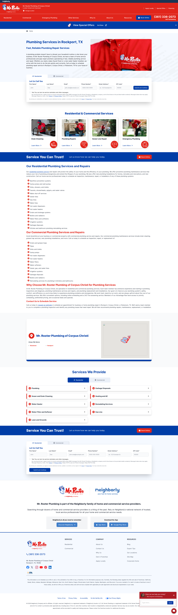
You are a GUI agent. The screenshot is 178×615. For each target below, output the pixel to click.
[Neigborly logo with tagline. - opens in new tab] (107, 491)
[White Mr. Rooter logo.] (11, 8)
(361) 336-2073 (37, 554)
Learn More (35, 145)
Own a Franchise (102, 557)
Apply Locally (101, 561)
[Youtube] (41, 567)
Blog (128, 544)
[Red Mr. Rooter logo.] (71, 491)
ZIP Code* (119, 84)
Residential (38, 76)
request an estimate (45, 305)
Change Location (29, 10)
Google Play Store (120, 525)
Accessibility (84, 598)
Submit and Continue (141, 88)
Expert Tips (131, 548)
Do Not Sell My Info (96, 598)
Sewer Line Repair (99, 139)
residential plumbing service (39, 172)
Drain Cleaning (37, 139)
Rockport (50, 345)
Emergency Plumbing (131, 139)
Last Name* (50, 84)
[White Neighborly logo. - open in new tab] (6, 1)
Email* (66, 84)
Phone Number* (86, 84)
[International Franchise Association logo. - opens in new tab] (29, 573)
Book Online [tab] (145, 18)
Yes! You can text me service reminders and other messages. (50, 92)
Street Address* (104, 84)
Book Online (145, 157)
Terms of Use (61, 598)
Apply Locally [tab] (149, 8)
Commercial (59, 76)
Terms (50, 96)
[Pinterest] (45, 567)
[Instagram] (36, 567)
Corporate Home (133, 561)
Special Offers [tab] (161, 8)
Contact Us (100, 548)
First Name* (33, 84)
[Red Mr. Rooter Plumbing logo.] (42, 544)
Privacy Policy (58, 96)
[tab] (50, 18)
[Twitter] (32, 567)
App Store (102, 525)
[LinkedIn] (50, 567)
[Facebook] (27, 567)
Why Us (98, 553)
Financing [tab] (171, 8)
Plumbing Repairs (69, 139)
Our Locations (132, 553)
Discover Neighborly (65, 525)
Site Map (130, 557)
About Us (99, 544)
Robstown (33, 345)
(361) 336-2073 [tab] (165, 16)
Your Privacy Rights (115, 598)
